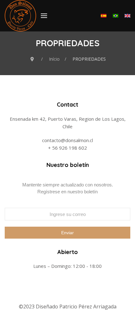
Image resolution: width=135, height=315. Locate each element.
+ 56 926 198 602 (67, 148)
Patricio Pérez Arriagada (87, 306)
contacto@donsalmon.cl (67, 140)
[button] (44, 16)
